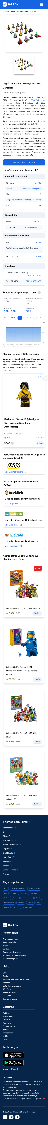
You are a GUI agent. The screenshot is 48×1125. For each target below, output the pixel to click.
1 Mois (6, 318)
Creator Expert (9, 870)
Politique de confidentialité (14, 955)
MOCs (5, 1036)
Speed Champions (11, 844)
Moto (38, 903)
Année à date (28, 318)
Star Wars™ (8, 840)
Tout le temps (40, 318)
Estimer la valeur (10, 999)
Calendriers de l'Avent (18, 888)
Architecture (8, 828)
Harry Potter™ (9, 857)
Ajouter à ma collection (24, 162)
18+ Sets (7, 989)
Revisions (7, 1023)
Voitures (6, 898)
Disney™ (6, 836)
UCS (5, 893)
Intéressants (8, 1033)
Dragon (15, 898)
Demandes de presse (12, 952)
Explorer (6, 976)
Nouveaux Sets (9, 992)
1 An (19, 318)
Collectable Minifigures (31, 188)
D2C (5, 888)
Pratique (6, 1019)
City (4, 832)
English (6, 1069)
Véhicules (24, 893)
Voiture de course (34, 888)
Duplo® (6, 849)
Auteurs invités (9, 942)
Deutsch (14, 1069)
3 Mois (13, 318)
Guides (6, 1013)
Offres (5, 973)
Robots (38, 898)
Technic (6, 865)
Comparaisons (9, 1026)
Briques (6, 1029)
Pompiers (21, 903)
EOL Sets (7, 996)
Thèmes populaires (15, 821)
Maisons (30, 903)
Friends (6, 874)
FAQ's (5, 945)
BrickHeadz (8, 853)
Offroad (6, 907)
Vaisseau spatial (27, 898)
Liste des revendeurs (12, 986)
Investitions (8, 1016)
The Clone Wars (27, 907)
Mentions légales (10, 958)
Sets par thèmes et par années (16, 979)
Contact (6, 949)
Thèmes (6, 982)
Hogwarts (14, 893)
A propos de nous (10, 939)
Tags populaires (13, 882)
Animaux (34, 893)
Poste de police (9, 903)
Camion (15, 907)
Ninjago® (7, 861)
